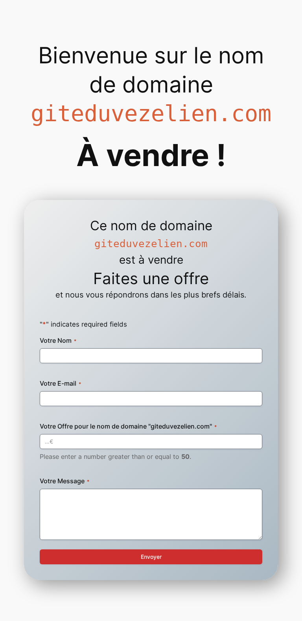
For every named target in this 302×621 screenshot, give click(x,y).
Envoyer (151, 556)
